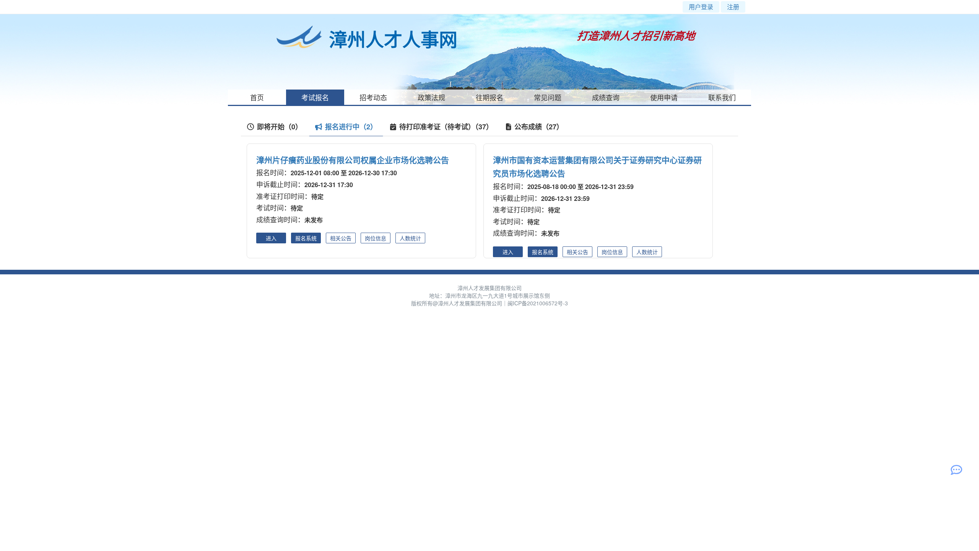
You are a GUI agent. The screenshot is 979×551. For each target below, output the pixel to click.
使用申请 (664, 97)
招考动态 (373, 97)
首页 (257, 97)
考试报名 (315, 97)
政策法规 (431, 97)
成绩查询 (606, 97)
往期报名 (489, 97)
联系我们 (722, 97)
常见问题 (547, 97)
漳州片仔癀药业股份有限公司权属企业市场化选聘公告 (352, 159)
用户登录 (701, 6)
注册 (733, 6)
